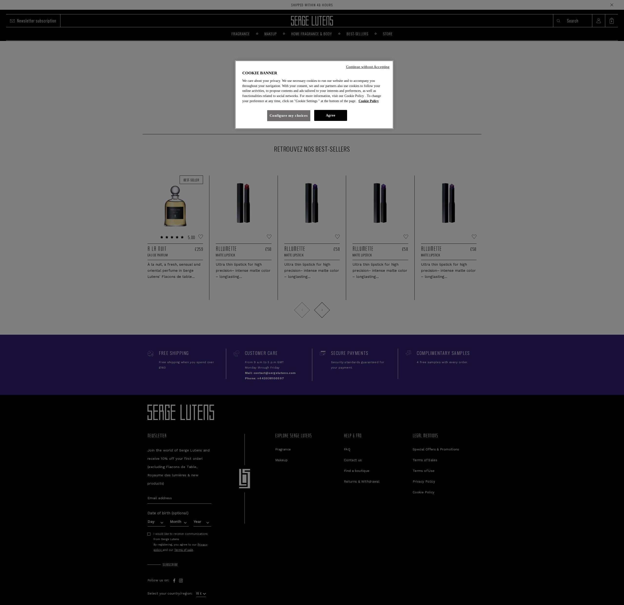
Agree (330, 115)
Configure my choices (289, 115)
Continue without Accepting (368, 67)
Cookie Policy (369, 101)
